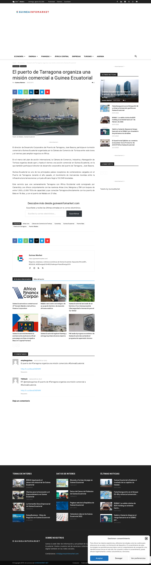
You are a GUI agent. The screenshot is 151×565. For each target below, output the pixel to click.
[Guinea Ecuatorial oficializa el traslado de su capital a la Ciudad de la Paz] (106, 483)
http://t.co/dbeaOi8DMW (31, 369)
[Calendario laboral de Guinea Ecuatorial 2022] (62, 517)
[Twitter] (129, 1)
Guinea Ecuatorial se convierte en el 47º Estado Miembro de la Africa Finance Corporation (25, 306)
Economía (18, 56)
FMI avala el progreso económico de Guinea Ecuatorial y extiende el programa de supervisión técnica (81, 336)
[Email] (36, 92)
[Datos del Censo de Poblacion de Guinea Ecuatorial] (62, 494)
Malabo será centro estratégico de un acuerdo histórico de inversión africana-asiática (53, 306)
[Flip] (47, 92)
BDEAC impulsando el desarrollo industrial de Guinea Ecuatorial (38, 482)
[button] (146, 538)
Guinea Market (20, 82)
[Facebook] (117, 1)
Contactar (76, 563)
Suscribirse (74, 213)
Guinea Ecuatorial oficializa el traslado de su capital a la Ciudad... (125, 482)
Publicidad (51, 1)
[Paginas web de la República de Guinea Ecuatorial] (62, 506)
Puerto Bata (80, 223)
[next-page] (17, 345)
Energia (32, 56)
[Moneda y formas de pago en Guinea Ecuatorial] (62, 483)
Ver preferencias (138, 558)
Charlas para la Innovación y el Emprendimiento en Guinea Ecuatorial (38, 494)
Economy (23, 66)
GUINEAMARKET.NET (41, 563)
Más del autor (39, 279)
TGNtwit (24, 379)
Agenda (100, 56)
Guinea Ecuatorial (68, 223)
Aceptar (99, 558)
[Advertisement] (75, 35)
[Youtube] (136, 1)
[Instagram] (35, 268)
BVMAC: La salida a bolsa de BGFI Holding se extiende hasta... (125, 505)
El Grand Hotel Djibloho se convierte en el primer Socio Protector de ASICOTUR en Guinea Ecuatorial (124, 143)
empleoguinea (26, 360)
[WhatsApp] (133, 1)
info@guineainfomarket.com (67, 554)
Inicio (14, 63)
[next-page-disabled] (105, 172)
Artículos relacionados (22, 279)
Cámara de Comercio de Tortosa (42, 223)
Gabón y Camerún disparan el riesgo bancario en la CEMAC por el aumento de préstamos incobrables (125, 131)
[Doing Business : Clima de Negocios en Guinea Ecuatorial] (18, 518)
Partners (59, 1)
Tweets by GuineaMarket (110, 189)
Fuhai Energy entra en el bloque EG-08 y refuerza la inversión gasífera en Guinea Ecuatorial (125, 108)
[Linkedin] (121, 1)
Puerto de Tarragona (20, 226)
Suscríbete (67, 1)
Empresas (76, 56)
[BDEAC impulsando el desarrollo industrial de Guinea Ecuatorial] (18, 483)
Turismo (88, 56)
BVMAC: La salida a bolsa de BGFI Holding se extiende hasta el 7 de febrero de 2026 (123, 120)
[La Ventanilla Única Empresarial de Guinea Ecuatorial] (18, 507)
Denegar (118, 558)
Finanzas (45, 56)
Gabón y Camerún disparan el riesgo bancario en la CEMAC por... (125, 517)
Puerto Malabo (33, 226)
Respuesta (24, 372)
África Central (62, 56)
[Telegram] (125, 1)
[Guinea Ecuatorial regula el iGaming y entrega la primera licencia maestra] (53, 323)
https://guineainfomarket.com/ (38, 258)
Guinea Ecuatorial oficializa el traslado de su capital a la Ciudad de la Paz (119, 94)
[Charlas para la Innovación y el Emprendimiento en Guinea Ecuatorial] (18, 495)
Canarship (58, 223)
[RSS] (39, 268)
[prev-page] (14, 345)
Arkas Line (26, 223)
